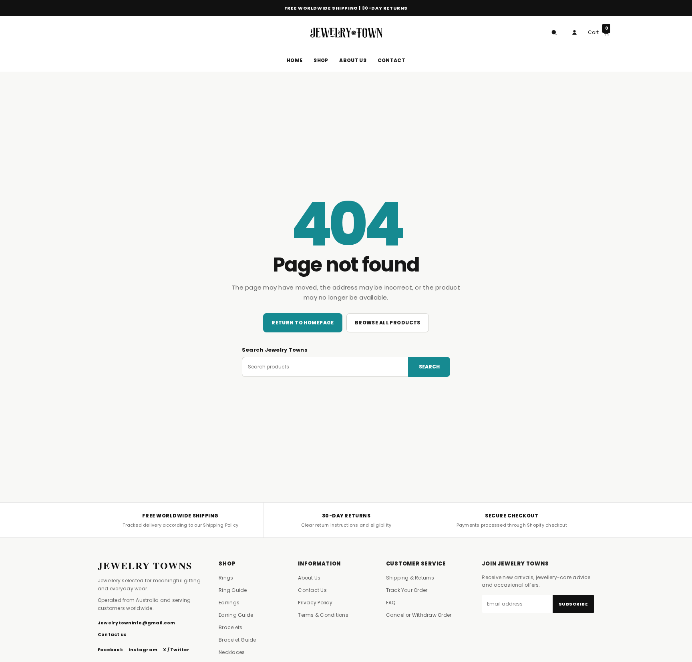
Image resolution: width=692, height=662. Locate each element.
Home (294, 60)
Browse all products (387, 322)
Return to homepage (303, 322)
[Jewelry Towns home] (346, 32)
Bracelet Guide (237, 639)
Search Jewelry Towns (275, 350)
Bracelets (230, 627)
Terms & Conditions (323, 615)
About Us (352, 60)
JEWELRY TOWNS (145, 565)
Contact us (112, 634)
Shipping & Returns (410, 577)
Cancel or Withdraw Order (419, 615)
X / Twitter (176, 649)
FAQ (391, 602)
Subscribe (573, 604)
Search (429, 366)
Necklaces (232, 652)
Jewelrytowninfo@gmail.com (136, 623)
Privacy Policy (315, 602)
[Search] (554, 32)
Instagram (143, 649)
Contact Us (312, 590)
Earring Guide (236, 615)
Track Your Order (407, 590)
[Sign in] (574, 32)
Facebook (110, 649)
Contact (391, 60)
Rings (226, 577)
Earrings (229, 602)
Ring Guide (233, 590)
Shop (321, 60)
